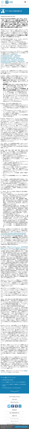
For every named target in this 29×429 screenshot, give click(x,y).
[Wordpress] (20, 406)
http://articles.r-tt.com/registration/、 (9, 61)
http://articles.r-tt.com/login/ (17, 59)
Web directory (15, 402)
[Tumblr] (16, 406)
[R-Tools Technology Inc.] (9, 2)
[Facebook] (12, 406)
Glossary (14, 399)
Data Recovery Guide (7, 380)
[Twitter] (9, 406)
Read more (9, 427)
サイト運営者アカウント (18, 248)
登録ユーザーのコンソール (13, 246)
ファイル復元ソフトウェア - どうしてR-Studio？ (14, 382)
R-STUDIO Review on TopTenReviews (11, 388)
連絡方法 (14, 415)
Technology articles (14, 396)
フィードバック (14, 418)
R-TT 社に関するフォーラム (14, 424)
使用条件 (14, 410)
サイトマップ (14, 421)
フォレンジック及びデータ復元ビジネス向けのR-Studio (14, 385)
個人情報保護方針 (14, 413)
